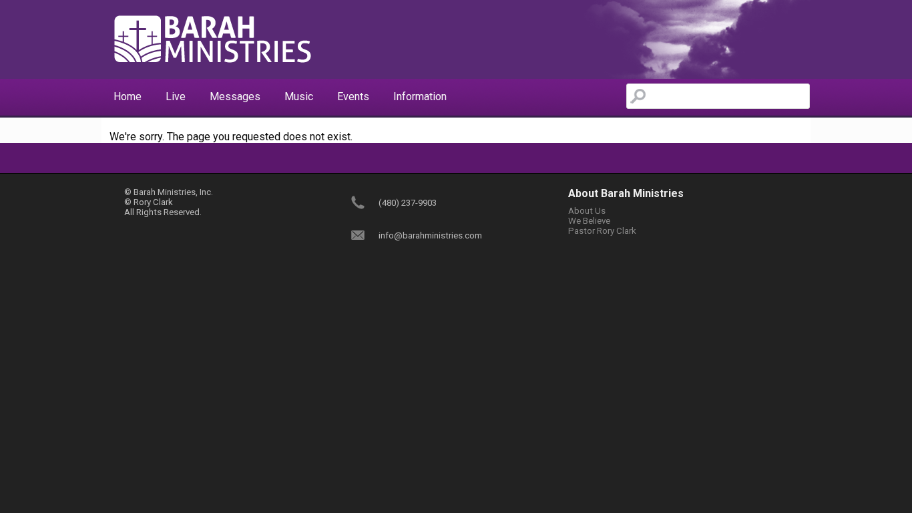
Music (298, 96)
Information (420, 96)
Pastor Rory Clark (602, 231)
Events (353, 96)
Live (176, 96)
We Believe (589, 221)
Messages (235, 96)
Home (127, 96)
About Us (587, 211)
